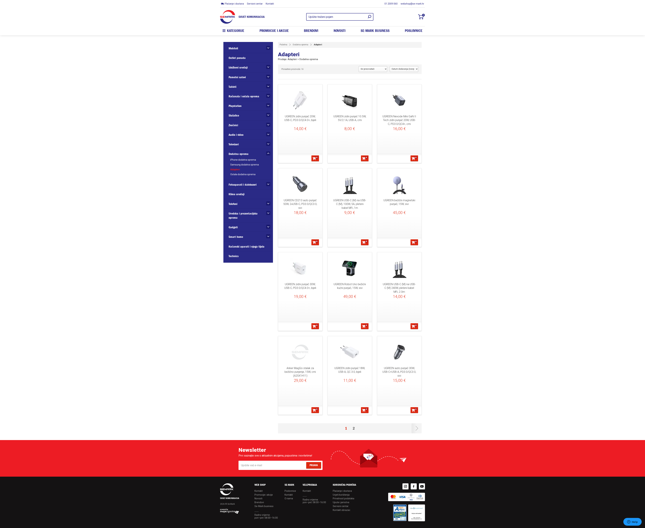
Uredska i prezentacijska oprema (243, 216)
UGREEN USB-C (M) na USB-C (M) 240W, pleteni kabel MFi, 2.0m (399, 288)
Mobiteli (233, 48)
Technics (234, 256)
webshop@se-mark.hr (412, 4)
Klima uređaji (236, 194)
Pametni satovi (237, 77)
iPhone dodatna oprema (243, 160)
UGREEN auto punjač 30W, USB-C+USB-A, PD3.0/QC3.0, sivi (399, 372)
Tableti (232, 87)
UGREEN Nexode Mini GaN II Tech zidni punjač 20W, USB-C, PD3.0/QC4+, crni (399, 120)
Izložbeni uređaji (238, 67)
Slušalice (234, 115)
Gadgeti (233, 227)
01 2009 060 (391, 4)
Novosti (340, 31)
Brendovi (311, 31)
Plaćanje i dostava (234, 4)
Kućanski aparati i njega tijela (246, 246)
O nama (289, 498)
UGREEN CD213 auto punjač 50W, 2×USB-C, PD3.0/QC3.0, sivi (300, 204)
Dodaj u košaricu (315, 158)
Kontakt (270, 4)
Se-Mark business (263, 506)
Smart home (236, 237)
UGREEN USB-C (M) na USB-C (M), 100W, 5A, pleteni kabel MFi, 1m (349, 204)
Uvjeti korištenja (341, 494)
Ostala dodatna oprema (242, 174)
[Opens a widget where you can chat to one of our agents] (632, 522)
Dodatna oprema (238, 154)
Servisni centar (255, 4)
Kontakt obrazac (341, 510)
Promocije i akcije (274, 31)
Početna (283, 44)
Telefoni (233, 204)
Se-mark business (375, 31)
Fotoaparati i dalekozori (242, 184)
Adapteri (235, 169)
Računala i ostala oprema (244, 96)
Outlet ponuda (237, 58)
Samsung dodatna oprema (244, 164)
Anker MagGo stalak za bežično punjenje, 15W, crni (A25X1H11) (300, 372)
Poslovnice (413, 31)
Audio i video (236, 135)
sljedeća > (417, 428)
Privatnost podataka (343, 498)
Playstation (235, 106)
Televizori (234, 144)
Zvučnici (233, 125)
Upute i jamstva (341, 502)
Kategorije (235, 31)
